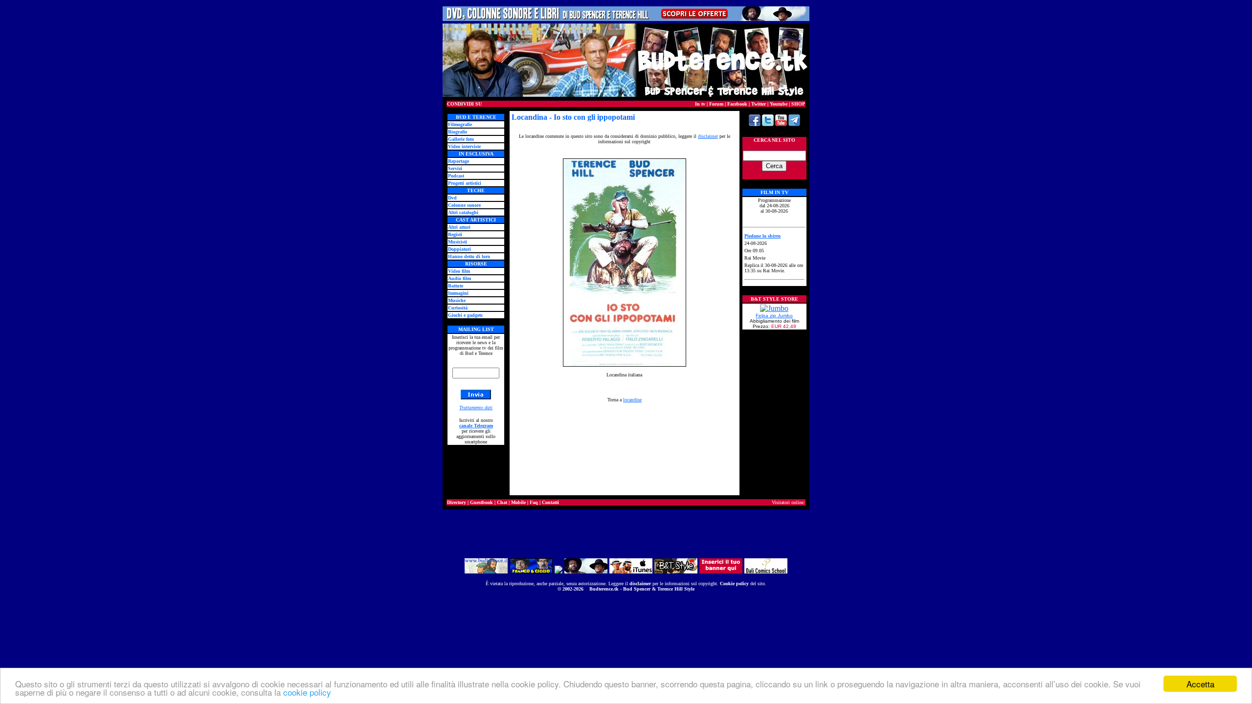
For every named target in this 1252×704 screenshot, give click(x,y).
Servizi (455, 168)
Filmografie (460, 124)
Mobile (518, 502)
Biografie (457, 131)
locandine (632, 399)
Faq (534, 502)
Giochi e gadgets (465, 315)
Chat (502, 502)
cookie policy (307, 692)
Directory (456, 502)
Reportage (458, 161)
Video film (459, 271)
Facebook (737, 104)
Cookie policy (734, 583)
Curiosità (458, 307)
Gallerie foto (461, 139)
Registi (455, 234)
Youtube (778, 104)
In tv (700, 104)
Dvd (452, 197)
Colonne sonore (464, 205)
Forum (716, 104)
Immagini (458, 293)
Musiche (457, 300)
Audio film (459, 278)
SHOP (798, 104)
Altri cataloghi (463, 212)
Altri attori (459, 227)
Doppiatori (459, 249)
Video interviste (464, 146)
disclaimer (640, 583)
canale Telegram (476, 425)
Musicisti (457, 241)
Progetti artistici (464, 183)
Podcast (456, 175)
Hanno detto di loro (469, 256)
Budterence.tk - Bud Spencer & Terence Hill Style (641, 589)
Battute (455, 285)
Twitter (758, 104)
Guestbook (481, 502)
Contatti (550, 502)
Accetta (1200, 684)
